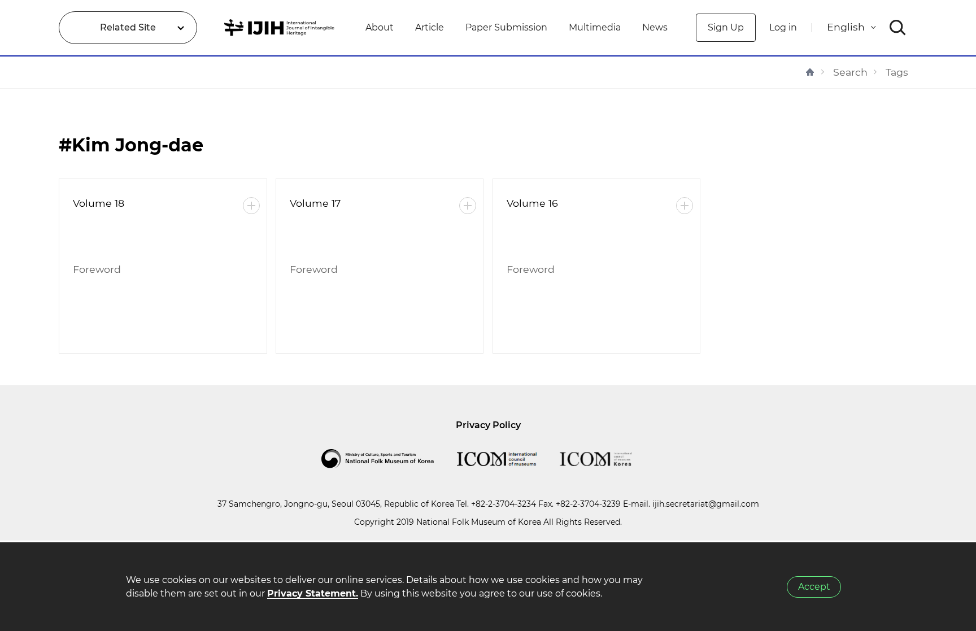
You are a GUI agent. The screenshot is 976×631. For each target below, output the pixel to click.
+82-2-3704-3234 (503, 504)
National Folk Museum (389, 458)
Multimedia (595, 27)
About (379, 27)
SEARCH (897, 27)
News (655, 27)
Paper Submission (506, 27)
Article (429, 27)
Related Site (128, 27)
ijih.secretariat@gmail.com (705, 504)
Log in (783, 27)
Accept (814, 586)
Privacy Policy (488, 425)
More (251, 205)
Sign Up (726, 27)
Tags (897, 72)
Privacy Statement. (312, 593)
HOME (810, 72)
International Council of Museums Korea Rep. (607, 458)
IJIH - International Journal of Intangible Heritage (281, 27)
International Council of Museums (508, 458)
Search (850, 72)
